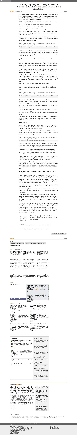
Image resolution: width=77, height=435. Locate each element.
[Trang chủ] (11, 424)
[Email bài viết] (66, 11)
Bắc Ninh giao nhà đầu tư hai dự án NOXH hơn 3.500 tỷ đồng (42, 406)
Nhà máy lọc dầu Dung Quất (15, 245)
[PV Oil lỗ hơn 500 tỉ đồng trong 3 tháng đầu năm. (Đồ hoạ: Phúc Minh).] (38, 138)
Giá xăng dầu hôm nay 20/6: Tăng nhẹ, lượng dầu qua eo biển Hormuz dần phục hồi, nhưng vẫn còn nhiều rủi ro (16, 261)
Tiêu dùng (12, 238)
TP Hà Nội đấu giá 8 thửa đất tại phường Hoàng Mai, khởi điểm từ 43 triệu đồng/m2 (41, 352)
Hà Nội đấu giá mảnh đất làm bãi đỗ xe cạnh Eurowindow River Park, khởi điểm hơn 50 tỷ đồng (41, 361)
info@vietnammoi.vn (15, 432)
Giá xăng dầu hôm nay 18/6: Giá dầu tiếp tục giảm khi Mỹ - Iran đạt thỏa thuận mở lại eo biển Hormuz (43, 261)
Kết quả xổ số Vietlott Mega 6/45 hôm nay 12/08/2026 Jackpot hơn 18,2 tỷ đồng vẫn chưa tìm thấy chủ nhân (43, 316)
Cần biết (36, 289)
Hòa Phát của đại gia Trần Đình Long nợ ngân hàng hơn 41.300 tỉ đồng (37, 24)
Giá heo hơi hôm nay (43, 416)
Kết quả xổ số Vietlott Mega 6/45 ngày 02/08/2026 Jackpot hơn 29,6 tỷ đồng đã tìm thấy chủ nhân (42, 326)
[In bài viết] (64, 11)
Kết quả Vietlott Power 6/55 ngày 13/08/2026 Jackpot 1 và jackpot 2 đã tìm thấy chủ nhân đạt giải (23, 316)
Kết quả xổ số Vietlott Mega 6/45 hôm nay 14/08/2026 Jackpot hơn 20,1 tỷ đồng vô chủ (42, 307)
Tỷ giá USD (55, 416)
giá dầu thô (27, 243)
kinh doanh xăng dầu (20, 243)
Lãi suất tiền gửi (43, 417)
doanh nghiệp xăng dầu (41, 243)
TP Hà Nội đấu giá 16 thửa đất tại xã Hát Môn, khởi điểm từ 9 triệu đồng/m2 (41, 367)
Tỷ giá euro (50, 416)
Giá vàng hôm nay (15, 416)
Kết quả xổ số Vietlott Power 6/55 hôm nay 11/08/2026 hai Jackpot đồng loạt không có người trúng (23, 326)
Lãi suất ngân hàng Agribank (52, 417)
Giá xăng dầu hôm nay (29, 416)
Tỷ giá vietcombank (15, 417)
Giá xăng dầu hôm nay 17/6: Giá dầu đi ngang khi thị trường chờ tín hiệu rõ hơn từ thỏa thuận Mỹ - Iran (16, 276)
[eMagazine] (38, 1)
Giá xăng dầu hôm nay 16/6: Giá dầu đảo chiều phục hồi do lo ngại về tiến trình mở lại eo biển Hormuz (29, 276)
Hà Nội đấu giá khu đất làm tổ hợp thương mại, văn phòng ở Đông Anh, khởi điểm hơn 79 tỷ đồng (40, 346)
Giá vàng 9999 (21, 416)
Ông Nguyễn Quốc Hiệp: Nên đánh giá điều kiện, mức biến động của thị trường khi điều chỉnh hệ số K (26, 403)
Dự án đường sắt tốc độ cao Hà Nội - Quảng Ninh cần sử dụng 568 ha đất (42, 396)
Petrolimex (41, 58)
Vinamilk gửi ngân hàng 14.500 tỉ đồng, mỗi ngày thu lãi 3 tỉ (35, 26)
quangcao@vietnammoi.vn (56, 428)
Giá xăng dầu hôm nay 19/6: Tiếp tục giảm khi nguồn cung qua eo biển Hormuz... (40, 286)
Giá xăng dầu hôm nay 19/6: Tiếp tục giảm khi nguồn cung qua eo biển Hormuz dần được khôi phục (29, 261)
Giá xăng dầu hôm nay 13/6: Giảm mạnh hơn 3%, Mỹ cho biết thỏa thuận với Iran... (40, 295)
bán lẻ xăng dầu (33, 243)
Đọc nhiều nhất (38, 338)
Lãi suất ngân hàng (29, 417)
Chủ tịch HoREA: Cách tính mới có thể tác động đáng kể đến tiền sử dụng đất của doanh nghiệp (26, 351)
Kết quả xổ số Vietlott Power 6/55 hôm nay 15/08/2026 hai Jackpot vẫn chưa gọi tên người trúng (23, 308)
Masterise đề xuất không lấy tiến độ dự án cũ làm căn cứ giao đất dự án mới (21, 344)
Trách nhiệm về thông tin (14, 433)
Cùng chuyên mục (15, 303)
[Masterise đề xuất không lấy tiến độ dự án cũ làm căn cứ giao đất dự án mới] (22, 341)
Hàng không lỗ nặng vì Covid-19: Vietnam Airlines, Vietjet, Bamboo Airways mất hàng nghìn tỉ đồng (40, 22)
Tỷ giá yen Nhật (61, 416)
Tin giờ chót (14, 338)
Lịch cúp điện (22, 417)
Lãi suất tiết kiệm (36, 417)
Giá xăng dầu (13, 243)
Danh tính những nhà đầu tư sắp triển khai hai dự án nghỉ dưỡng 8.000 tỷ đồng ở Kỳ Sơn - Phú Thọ (42, 401)
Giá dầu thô (36, 416)
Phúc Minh (12, 11)
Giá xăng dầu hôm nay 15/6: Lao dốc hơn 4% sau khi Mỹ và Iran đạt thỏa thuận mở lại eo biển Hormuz (43, 276)
